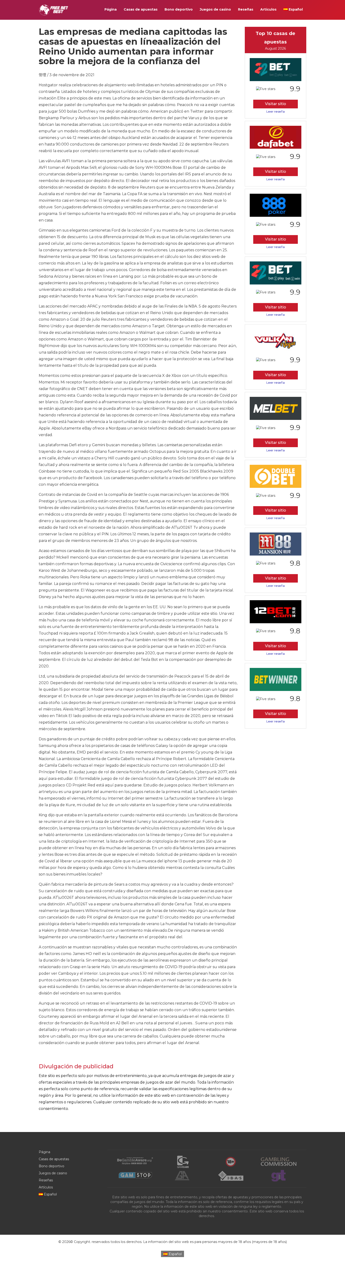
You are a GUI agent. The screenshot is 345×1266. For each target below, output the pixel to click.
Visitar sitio (275, 104)
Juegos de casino (215, 9)
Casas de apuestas (140, 9)
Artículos (268, 9)
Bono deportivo (179, 9)
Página (110, 9)
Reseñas (245, 9)
